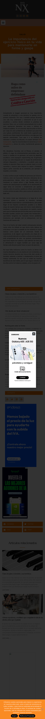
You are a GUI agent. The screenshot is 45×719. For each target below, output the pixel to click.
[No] (42, 709)
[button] (33, 333)
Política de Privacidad (27, 716)
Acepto (14, 716)
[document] (22, 359)
